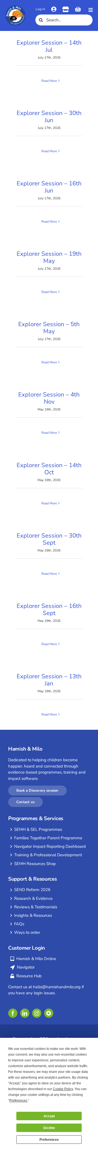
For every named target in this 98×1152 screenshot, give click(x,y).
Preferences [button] (18, 1100)
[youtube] (48, 1013)
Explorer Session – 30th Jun (49, 116)
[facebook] (12, 1013)
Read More (49, 81)
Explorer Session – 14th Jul (49, 46)
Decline (49, 1128)
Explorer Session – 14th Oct (49, 468)
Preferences (49, 1140)
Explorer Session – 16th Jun (49, 187)
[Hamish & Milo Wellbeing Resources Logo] (15, 8)
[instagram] (36, 1013)
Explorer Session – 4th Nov (49, 398)
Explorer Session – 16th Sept (49, 609)
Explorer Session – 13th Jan (49, 680)
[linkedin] (24, 1013)
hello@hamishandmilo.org (57, 987)
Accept (49, 1116)
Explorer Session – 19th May (49, 257)
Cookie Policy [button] (63, 1089)
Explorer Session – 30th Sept (49, 539)
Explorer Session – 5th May (49, 327)
